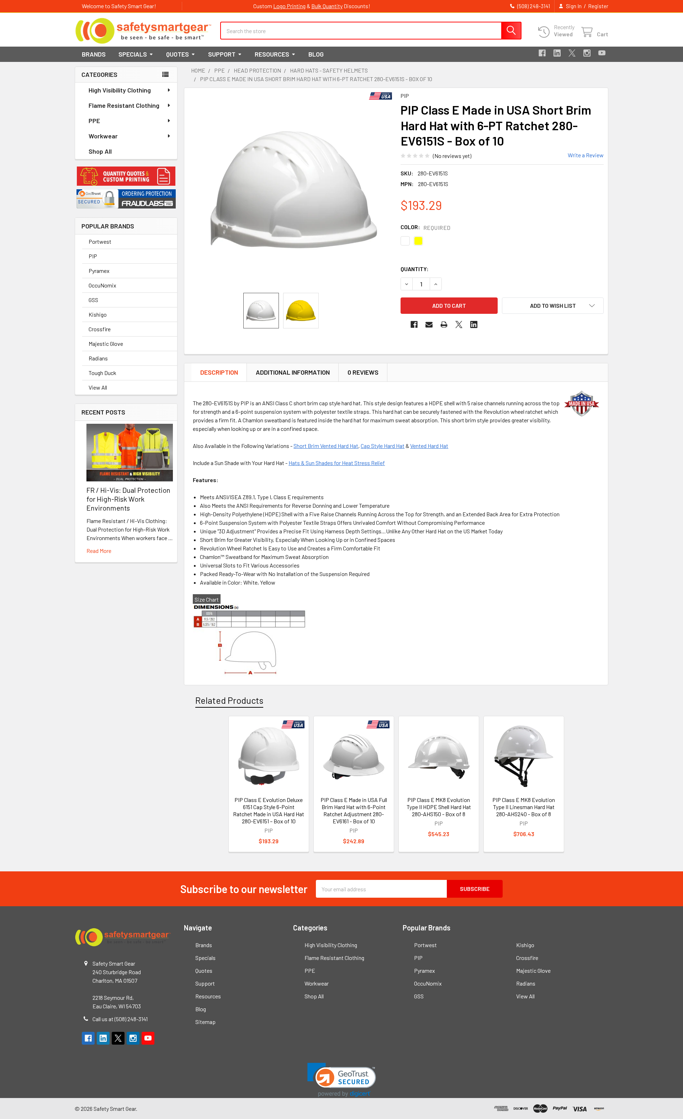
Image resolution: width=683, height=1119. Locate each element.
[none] (294, 190)
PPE (94, 121)
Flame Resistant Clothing (124, 105)
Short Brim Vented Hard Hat (325, 445)
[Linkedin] (557, 53)
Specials (132, 54)
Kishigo (98, 314)
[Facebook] (542, 53)
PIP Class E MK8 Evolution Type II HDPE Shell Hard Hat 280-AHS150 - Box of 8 (439, 806)
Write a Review (586, 155)
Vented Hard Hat (429, 445)
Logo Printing (289, 5)
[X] (572, 53)
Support (221, 54)
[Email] (429, 324)
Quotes (177, 54)
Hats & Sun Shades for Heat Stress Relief (336, 462)
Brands (94, 54)
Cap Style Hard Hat (382, 445)
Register (598, 6)
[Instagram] (587, 53)
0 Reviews (363, 372)
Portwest (100, 241)
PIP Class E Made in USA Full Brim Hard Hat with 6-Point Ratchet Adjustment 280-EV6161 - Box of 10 (354, 810)
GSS (93, 299)
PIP (93, 256)
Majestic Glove (106, 343)
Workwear (103, 136)
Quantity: (415, 268)
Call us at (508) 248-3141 (120, 1018)
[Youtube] (601, 53)
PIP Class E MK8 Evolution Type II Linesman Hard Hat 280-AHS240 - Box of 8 (523, 806)
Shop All (100, 151)
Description (219, 372)
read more (98, 550)
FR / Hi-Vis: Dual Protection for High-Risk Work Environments (128, 499)
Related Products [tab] (229, 700)
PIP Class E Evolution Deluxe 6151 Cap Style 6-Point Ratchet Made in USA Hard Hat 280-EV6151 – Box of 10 (268, 810)
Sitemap (205, 1021)
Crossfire (100, 329)
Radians (98, 358)
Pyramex (99, 270)
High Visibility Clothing (120, 90)
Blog (316, 54)
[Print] (444, 324)
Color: (426, 227)
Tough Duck (102, 372)
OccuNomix (102, 285)
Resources (272, 54)
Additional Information (293, 372)
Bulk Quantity (327, 5)
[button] (126, 176)
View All (98, 387)
